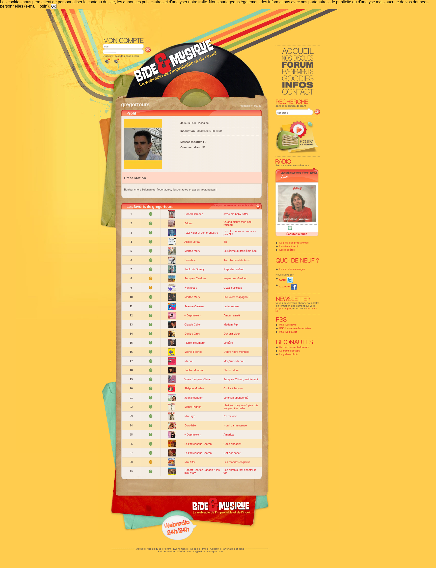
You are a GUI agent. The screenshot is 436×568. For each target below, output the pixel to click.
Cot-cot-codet (232, 452)
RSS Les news (287, 324)
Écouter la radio (296, 233)
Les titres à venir (288, 246)
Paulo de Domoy (194, 269)
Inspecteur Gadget (235, 278)
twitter (283, 279)
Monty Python (192, 406)
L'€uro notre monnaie (236, 351)
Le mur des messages (292, 269)
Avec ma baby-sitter (236, 213)
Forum (167, 548)
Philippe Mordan (194, 388)
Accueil (140, 548)
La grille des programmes (294, 242)
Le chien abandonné (236, 397)
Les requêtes (287, 249)
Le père (228, 342)
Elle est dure (231, 370)
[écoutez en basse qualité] (107, 63)
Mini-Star (189, 462)
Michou (188, 361)
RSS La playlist (288, 331)
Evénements (180, 548)
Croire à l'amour (233, 388)
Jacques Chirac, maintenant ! (241, 379)
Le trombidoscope (289, 350)
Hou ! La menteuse (235, 425)
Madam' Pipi (231, 324)
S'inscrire (108, 56)
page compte (283, 308)
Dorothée (190, 260)
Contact (214, 548)
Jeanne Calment (194, 306)
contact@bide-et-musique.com (205, 551)
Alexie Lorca (192, 241)
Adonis (188, 223)
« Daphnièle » (192, 315)
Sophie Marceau (194, 370)
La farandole (231, 306)
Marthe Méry (192, 250)
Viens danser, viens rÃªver (294, 172)
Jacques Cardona (195, 278)
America (229, 434)
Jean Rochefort (193, 397)
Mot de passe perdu (127, 56)
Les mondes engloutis (237, 462)
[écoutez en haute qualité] (116, 63)
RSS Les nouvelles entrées (295, 328)
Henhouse (190, 287)
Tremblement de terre (237, 260)
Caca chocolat (232, 443)
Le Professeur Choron (198, 443)
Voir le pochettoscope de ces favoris (232, 205)
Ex (225, 241)
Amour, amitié (232, 315)
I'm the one (230, 416)
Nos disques (154, 548)
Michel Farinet (193, 351)
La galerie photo (288, 354)
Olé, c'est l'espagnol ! (237, 297)
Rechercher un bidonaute (294, 347)
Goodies (195, 548)
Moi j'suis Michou (234, 361)
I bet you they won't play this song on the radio (241, 407)
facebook (285, 286)
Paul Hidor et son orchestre (201, 232)
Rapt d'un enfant (233, 269)
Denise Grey (192, 333)
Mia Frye (189, 416)
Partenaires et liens (233, 548)
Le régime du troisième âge (240, 250)
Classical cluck (233, 287)
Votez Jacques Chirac (197, 379)
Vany (284, 176)
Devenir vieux (232, 333)
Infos (205, 548)
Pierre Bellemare (194, 342)
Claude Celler (192, 324)
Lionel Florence (193, 213)
